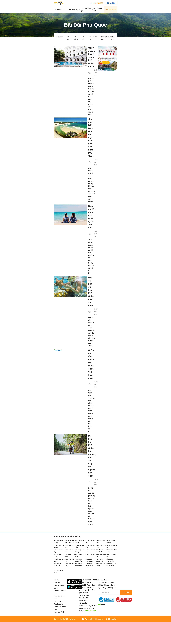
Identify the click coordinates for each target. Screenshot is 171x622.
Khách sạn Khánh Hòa (99, 551)
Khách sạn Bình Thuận (59, 546)
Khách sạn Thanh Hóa (78, 564)
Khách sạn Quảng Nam (89, 560)
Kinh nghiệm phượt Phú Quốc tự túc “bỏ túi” (91, 217)
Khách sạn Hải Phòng (79, 551)
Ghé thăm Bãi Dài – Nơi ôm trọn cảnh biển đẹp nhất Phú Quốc (91, 137)
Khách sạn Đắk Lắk (90, 546)
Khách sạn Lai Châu (58, 555)
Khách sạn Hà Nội (58, 551)
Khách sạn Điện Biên (101, 546)
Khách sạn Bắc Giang (79, 541)
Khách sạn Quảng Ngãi (99, 560)
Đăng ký (126, 592)
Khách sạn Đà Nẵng (79, 546)
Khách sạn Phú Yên (69, 560)
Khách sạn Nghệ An (101, 555)
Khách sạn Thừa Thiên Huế (89, 566)
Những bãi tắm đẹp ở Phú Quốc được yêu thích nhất (91, 364)
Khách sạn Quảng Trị (57, 564)
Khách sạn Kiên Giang (111, 551)
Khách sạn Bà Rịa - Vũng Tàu (69, 541)
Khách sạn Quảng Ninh (110, 560)
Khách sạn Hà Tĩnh (69, 551)
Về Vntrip (57, 580)
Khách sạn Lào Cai (90, 555)
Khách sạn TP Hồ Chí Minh (111, 564)
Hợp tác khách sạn (59, 597)
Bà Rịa (68, 38)
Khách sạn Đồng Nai (111, 546)
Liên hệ (57, 583)
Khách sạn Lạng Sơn (80, 555)
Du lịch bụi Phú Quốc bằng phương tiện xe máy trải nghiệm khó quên (91, 456)
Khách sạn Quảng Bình (78, 560)
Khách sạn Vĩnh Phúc (59, 571)
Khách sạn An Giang (58, 541)
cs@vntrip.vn (89, 608)
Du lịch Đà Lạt (93, 38)
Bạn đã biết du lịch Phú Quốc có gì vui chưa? (91, 291)
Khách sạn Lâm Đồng (70, 555)
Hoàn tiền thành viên (60, 608)
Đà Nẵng (76, 38)
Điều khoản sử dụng (59, 586)
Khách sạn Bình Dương (111, 541)
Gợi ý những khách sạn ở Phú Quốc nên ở (91, 57)
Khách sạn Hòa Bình (90, 551)
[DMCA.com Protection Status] (101, 604)
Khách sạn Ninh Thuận (59, 560)
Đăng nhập (111, 3)
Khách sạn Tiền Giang (100, 564)
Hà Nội (83, 38)
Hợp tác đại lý (59, 612)
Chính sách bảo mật (60, 592)
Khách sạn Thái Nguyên (69, 564)
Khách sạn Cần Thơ (69, 546)
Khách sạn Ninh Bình (111, 555)
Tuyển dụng (58, 604)
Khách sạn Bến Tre (90, 541)
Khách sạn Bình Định (101, 541)
